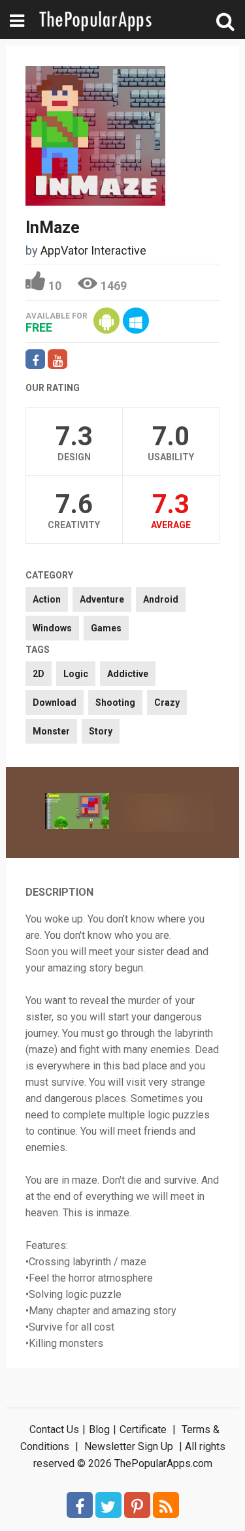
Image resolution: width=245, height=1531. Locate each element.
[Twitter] (108, 1505)
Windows (52, 628)
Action (47, 599)
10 (54, 285)
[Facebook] (80, 1505)
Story (100, 731)
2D (38, 674)
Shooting (115, 702)
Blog (99, 1429)
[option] (77, 812)
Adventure (102, 599)
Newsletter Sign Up (128, 1446)
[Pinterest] (137, 1505)
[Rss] (166, 1505)
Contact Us (54, 1429)
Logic (75, 674)
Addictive (127, 674)
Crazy (167, 702)
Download (54, 702)
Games (106, 628)
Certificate (143, 1429)
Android (160, 599)
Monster (51, 731)
